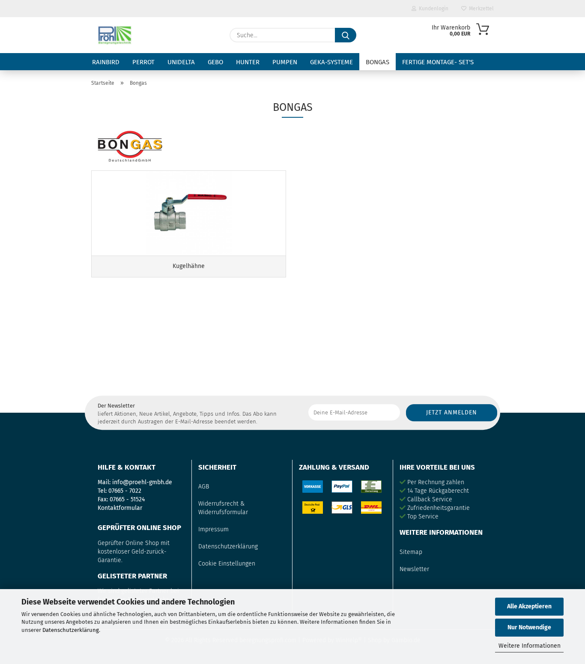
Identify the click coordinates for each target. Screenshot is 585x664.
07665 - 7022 (124, 490)
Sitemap (411, 552)
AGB (203, 486)
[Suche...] (345, 35)
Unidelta (181, 62)
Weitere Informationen (529, 645)
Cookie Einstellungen (226, 563)
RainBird (105, 62)
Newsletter (414, 569)
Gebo (215, 62)
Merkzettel (480, 9)
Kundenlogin (432, 9)
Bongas (377, 62)
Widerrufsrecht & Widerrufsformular (223, 508)
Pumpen (284, 62)
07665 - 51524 (127, 499)
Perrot (143, 62)
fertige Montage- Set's (438, 62)
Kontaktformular (120, 508)
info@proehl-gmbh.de (142, 482)
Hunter (248, 62)
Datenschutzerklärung (70, 630)
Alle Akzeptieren (529, 606)
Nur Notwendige (529, 627)
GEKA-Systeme (331, 62)
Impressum (213, 529)
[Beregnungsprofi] (114, 35)
